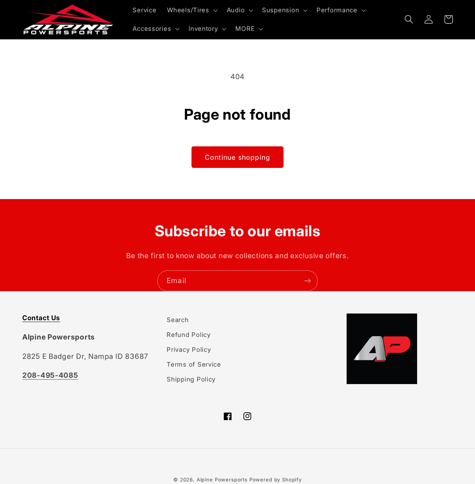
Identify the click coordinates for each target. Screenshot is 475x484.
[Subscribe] (307, 280)
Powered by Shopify (275, 480)
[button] (191, 10)
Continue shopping (237, 157)
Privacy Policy (189, 349)
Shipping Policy (191, 379)
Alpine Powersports (222, 480)
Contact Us (41, 318)
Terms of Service (194, 364)
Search (178, 320)
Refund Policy (188, 334)
